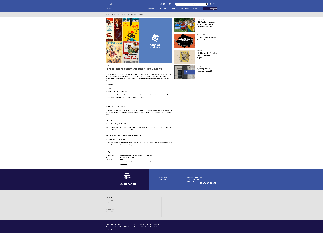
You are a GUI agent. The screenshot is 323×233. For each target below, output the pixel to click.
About (107, 202)
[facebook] (201, 183)
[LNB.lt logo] (110, 6)
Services (151, 9)
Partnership (108, 213)
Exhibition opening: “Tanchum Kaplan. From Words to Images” (207, 55)
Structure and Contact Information (115, 205)
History (107, 207)
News (113, 14)
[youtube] (208, 183)
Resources (163, 9)
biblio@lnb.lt (155, 224)
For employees (211, 9)
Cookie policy (109, 229)
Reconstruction (110, 209)
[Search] (206, 4)
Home (107, 14)
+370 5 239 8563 (191, 181)
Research (184, 9)
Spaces (173, 9)
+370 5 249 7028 (197, 175)
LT (216, 4)
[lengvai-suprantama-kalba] (210, 4)
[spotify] (214, 183)
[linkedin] (204, 183)
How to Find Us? (162, 177)
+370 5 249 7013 (197, 177)
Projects (195, 9)
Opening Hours (162, 179)
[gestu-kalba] (214, 4)
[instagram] (211, 183)
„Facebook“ (123, 164)
